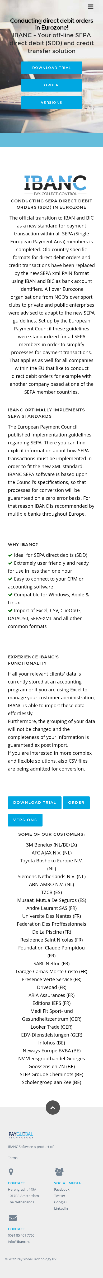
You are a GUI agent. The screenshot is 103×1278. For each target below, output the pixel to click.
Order (51, 85)
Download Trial (51, 68)
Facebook (61, 1189)
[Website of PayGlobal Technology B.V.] (52, 1136)
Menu (90, 7)
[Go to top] (53, 1107)
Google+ (60, 1202)
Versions (51, 103)
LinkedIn (61, 1208)
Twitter (59, 1195)
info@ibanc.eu (19, 1241)
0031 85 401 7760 (21, 1235)
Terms (12, 1157)
